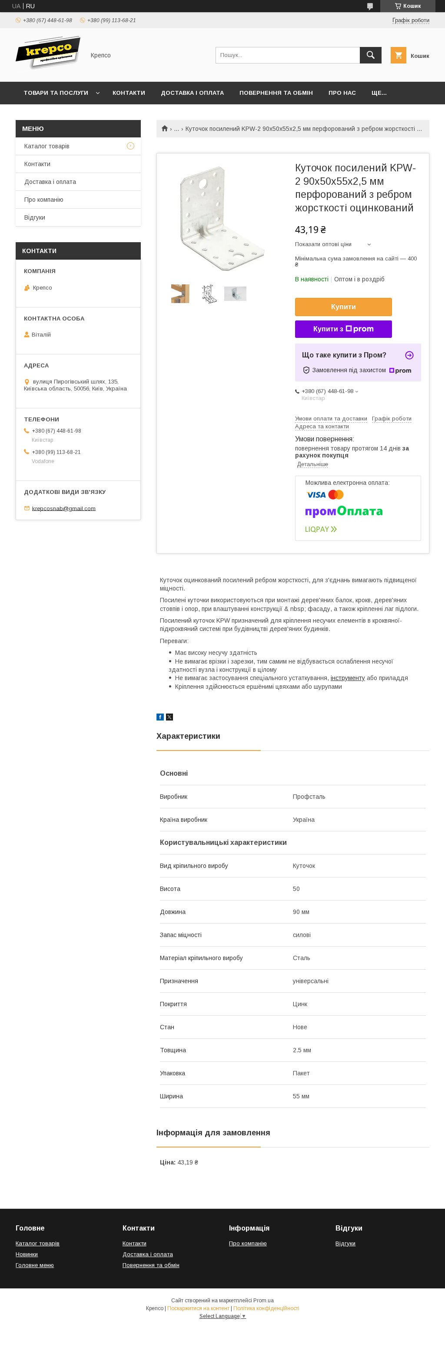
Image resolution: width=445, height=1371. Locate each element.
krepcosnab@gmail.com (64, 508)
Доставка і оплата (192, 93)
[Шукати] (371, 55)
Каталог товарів (47, 146)
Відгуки (34, 217)
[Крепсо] (48, 70)
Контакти (129, 93)
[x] (169, 718)
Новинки (27, 1254)
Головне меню (35, 1265)
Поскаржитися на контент (198, 1308)
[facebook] (160, 718)
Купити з (328, 329)
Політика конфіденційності (266, 1308)
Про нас (342, 93)
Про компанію (43, 199)
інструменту (348, 677)
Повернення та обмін (276, 93)
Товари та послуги (55, 93)
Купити (343, 306)
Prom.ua (263, 1301)
